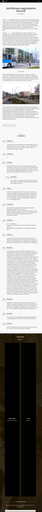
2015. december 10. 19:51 (10, 324)
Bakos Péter (9, 323)
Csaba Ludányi (13, 176)
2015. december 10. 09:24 (13, 177)
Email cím (7, 509)
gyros (7, 19)
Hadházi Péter (9, 140)
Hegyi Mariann (9, 220)
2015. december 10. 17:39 (10, 314)
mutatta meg (9, 33)
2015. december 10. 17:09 (10, 248)
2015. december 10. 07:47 (10, 163)
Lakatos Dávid (9, 153)
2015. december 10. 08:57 (10, 189)
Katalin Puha (9, 234)
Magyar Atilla (9, 313)
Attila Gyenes (9, 162)
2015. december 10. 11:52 (10, 235)
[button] (38, 1)
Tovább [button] (19, 339)
